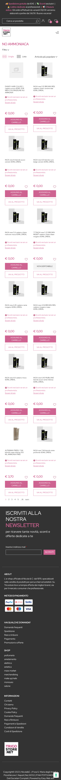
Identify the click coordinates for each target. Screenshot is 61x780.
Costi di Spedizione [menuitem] (13, 731)
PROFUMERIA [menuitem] (9, 655)
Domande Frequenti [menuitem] (13, 716)
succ (27, 499)
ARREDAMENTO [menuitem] (10, 659)
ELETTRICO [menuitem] (8, 663)
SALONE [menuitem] (7, 686)
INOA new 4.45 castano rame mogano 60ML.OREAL (16, 306)
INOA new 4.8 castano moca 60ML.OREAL (15, 379)
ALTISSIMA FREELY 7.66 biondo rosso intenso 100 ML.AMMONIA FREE (14, 452)
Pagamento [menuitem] (9, 638)
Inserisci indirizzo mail (16, 547)
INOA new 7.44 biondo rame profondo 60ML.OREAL (44, 451)
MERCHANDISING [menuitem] (11, 674)
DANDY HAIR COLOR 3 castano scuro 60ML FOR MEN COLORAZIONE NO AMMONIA (15, 89)
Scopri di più (10, 102)
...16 (22, 499)
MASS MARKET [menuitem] (10, 670)
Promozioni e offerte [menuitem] (13, 642)
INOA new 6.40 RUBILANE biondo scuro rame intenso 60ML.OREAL (43, 380)
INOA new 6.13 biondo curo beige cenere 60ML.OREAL (43, 161)
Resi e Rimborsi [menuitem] (11, 719)
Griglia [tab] (11, 56)
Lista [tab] (24, 56)
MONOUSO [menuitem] (8, 682)
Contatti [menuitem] (8, 700)
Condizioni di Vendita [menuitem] (14, 727)
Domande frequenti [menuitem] (13, 627)
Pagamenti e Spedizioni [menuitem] (15, 723)
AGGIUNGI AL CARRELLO (16, 121)
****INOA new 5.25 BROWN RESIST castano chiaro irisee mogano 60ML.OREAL (44, 234)
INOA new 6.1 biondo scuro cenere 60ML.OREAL (15, 161)
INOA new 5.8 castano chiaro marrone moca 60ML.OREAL (16, 233)
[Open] (57, 32)
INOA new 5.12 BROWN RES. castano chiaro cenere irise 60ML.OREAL (44, 88)
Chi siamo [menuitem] (8, 704)
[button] (37, 21)
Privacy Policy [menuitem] (10, 708)
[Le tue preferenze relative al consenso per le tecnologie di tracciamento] (56, 775)
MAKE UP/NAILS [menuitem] (10, 678)
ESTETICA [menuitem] (8, 666)
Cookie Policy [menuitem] (10, 712)
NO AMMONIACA (15, 44)
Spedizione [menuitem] (9, 631)
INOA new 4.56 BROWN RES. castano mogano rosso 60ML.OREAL (44, 307)
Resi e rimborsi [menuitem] (11, 635)
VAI (16, 129)
